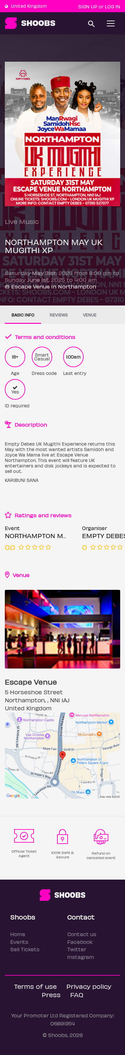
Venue (89, 314)
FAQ (76, 994)
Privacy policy (88, 986)
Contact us (81, 934)
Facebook (80, 942)
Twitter (76, 949)
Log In (112, 6)
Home (17, 934)
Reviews (59, 314)
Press (51, 994)
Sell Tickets (24, 949)
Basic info (23, 314)
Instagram (80, 957)
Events (19, 942)
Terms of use (35, 986)
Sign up (87, 6)
